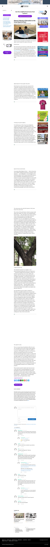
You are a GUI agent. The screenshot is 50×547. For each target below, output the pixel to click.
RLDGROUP (46, 539)
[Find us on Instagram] (47, 544)
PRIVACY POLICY (5, 540)
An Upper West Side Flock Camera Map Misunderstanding (6, 18)
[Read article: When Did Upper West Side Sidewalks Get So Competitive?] (19, 515)
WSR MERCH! (20, 539)
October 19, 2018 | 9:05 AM (18, 23)
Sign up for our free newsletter (25, 16)
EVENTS (29, 539)
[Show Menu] (2, 6)
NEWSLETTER (14, 539)
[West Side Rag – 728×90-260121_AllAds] (25, 2)
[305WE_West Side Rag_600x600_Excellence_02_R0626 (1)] (7, 35)
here (28, 400)
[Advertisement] (44, 72)
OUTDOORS (29, 23)
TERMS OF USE (11, 540)
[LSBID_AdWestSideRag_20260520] (43, 116)
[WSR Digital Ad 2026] (43, 127)
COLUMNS (25, 23)
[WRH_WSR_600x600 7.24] (43, 22)
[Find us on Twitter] (46, 544)
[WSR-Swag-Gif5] (43, 104)
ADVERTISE (25, 539)
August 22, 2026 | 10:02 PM (18, 522)
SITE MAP (16, 540)
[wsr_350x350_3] (43, 36)
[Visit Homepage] (25, 6)
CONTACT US (9, 539)
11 (35, 23)
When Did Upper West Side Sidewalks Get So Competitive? (19, 520)
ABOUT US (4, 539)
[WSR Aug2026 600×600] (43, 51)
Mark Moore (26, 438)
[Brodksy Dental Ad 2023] (43, 93)
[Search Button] (47, 6)
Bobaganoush (27, 463)
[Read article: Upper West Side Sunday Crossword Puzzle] (31, 515)
